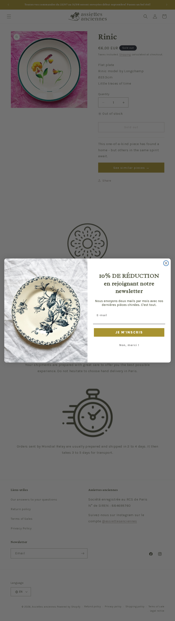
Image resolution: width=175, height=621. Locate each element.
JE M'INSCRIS (129, 332)
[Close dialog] (166, 263)
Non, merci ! (129, 345)
